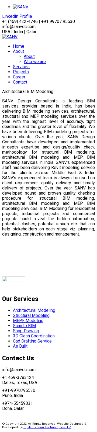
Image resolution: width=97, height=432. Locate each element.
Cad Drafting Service (32, 341)
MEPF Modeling (28, 320)
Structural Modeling (31, 315)
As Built (20, 346)
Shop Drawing (26, 330)
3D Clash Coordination (34, 335)
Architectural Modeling (34, 310)
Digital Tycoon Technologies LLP (47, 427)
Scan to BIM (24, 325)
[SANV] (10, 36)
